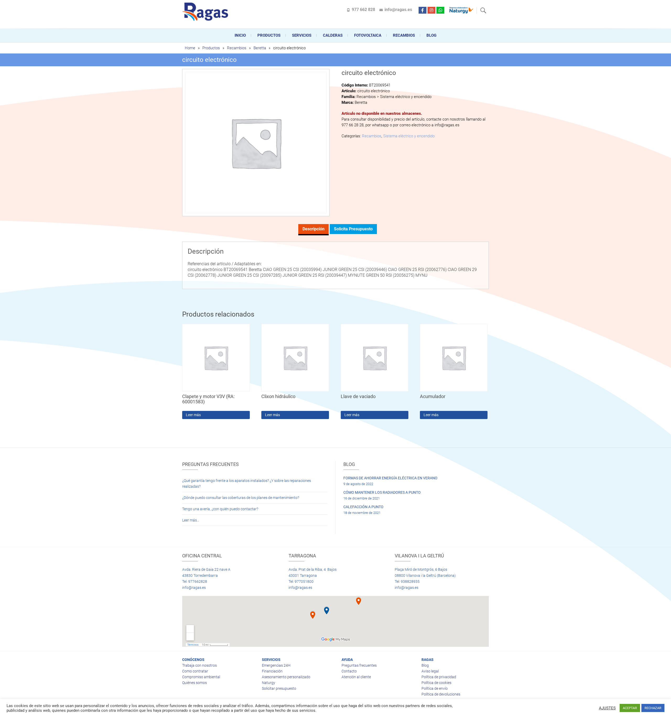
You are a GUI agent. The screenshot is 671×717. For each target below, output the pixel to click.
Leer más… (190, 520)
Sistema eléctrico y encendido (409, 136)
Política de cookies (436, 683)
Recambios (404, 35)
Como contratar (195, 671)
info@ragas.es (398, 9)
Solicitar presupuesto (279, 688)
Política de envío (434, 688)
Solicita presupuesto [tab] (353, 228)
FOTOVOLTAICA (367, 35)
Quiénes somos (194, 683)
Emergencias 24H (276, 665)
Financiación (272, 671)
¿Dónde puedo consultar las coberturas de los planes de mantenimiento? (240, 498)
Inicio (240, 35)
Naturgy (268, 683)
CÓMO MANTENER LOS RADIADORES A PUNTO (382, 492)
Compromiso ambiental (201, 677)
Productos (268, 35)
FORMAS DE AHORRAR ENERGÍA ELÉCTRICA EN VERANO (390, 478)
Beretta (259, 48)
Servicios (301, 35)
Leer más (193, 415)
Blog (431, 35)
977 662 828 (363, 9)
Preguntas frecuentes (359, 665)
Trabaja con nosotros (199, 665)
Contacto (349, 671)
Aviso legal (430, 671)
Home (190, 48)
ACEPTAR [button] (630, 708)
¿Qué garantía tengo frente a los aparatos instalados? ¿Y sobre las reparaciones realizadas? (246, 483)
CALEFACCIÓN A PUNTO (363, 507)
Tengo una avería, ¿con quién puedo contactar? (220, 509)
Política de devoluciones (440, 694)
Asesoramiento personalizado (286, 677)
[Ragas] (206, 12)
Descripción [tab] (313, 228)
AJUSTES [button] (607, 708)
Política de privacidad (438, 677)
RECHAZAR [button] (653, 708)
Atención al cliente (356, 677)
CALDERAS (333, 35)
